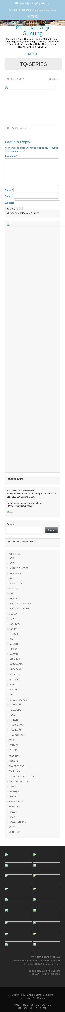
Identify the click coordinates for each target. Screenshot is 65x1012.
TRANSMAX (16, 730)
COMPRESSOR (16, 766)
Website (9, 202)
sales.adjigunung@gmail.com (34, 3)
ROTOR (13, 689)
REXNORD (15, 679)
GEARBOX (14, 791)
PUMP (12, 817)
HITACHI (14, 634)
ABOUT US (28, 1004)
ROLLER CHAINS (17, 822)
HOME (16, 1004)
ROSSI (13, 684)
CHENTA (14, 588)
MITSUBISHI (16, 659)
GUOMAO (14, 629)
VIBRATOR (14, 832)
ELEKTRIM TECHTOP (21, 608)
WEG (12, 740)
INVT (12, 639)
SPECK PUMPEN (18, 700)
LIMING (13, 649)
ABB (12, 558)
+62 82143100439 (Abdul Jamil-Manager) (34, 10)
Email (9, 196)
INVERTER (14, 806)
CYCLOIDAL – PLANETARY (22, 776)
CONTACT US (43, 1004)
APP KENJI (15, 573)
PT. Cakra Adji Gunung (32, 30)
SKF (12, 694)
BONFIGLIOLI (16, 583)
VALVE (12, 827)
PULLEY (13, 812)
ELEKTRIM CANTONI (20, 604)
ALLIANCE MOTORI (19, 568)
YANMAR (14, 745)
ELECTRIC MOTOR (18, 781)
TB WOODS (15, 710)
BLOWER (13, 761)
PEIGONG (15, 674)
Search (10, 524)
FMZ (12, 619)
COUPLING (14, 771)
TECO (13, 715)
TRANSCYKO (16, 725)
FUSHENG (15, 624)
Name (9, 190)
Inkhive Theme (34, 994)
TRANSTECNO (17, 735)
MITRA (33, 1008)
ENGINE (13, 786)
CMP (12, 593)
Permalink (20, 128)
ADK (12, 563)
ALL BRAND (15, 554)
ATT (12, 578)
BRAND (44, 1008)
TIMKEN (14, 720)
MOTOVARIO (16, 664)
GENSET (13, 796)
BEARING (13, 756)
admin (55, 79)
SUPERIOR (15, 704)
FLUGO (13, 614)
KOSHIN (14, 644)
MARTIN (14, 654)
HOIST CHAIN (16, 801)
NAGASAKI (15, 669)
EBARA (13, 598)
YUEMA (13, 750)
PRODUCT (22, 1008)
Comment (11, 156)
